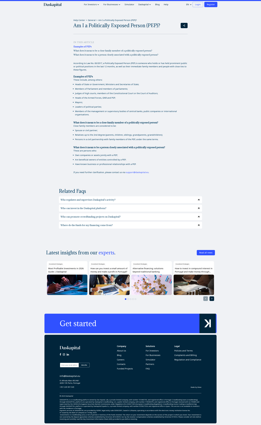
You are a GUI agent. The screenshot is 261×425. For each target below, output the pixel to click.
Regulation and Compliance (187, 359)
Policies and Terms (183, 350)
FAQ (148, 368)
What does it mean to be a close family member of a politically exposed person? (113, 50)
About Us (121, 350)
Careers (120, 359)
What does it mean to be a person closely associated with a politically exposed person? (116, 54)
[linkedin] (68, 354)
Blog (119, 355)
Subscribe (84, 365)
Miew (199, 387)
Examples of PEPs (83, 46)
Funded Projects (125, 368)
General (92, 20)
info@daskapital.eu (70, 375)
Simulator (150, 359)
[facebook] (60, 354)
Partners (150, 364)
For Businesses (153, 355)
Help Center (79, 20)
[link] (130, 323)
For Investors (152, 350)
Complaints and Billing (185, 355)
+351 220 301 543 (67, 387)
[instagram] (64, 354)
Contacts (121, 364)
